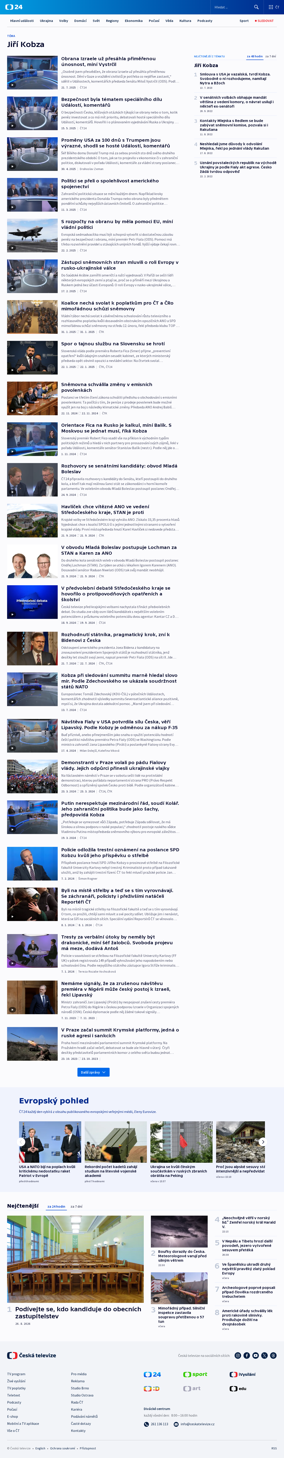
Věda (169, 20)
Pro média (79, 1374)
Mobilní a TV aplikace (23, 1423)
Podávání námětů (84, 1416)
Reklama (78, 1381)
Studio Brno (80, 1388)
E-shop (12, 1416)
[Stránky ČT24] (152, 1374)
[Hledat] (256, 7)
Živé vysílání (16, 1381)
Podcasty (204, 20)
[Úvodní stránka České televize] (32, 1355)
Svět (96, 20)
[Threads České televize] (273, 1355)
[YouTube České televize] (255, 1355)
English (40, 1448)
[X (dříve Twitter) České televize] (264, 1355)
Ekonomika (134, 20)
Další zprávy (90, 1072)
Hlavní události (22, 20)
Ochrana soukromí (62, 1448)
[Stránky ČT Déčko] (152, 1388)
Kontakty (78, 1430)
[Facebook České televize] (246, 1355)
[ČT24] (13, 7)
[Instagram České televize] (237, 1355)
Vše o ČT (13, 1430)
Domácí (80, 20)
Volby (63, 20)
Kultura (185, 20)
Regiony (112, 20)
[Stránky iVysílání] (243, 1374)
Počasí (154, 20)
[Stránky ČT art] (191, 1388)
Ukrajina (46, 20)
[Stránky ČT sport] (195, 1374)
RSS (274, 1448)
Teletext (13, 1395)
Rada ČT (77, 1402)
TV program (16, 1374)
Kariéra (76, 1409)
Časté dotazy (81, 1423)
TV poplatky (16, 1388)
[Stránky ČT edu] (238, 1388)
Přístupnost (88, 1448)
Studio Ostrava (82, 1395)
